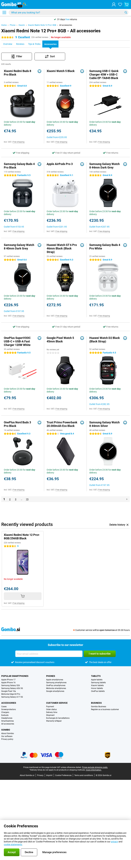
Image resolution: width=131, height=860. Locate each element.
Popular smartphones (14, 676)
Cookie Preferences (63, 775)
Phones (50, 676)
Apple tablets (96, 680)
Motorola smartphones (56, 688)
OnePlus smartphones (55, 685)
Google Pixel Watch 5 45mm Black (60, 339)
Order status (51, 709)
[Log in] (114, 4)
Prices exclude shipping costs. (95, 767)
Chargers (5, 712)
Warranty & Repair (54, 721)
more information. (94, 770)
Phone (12, 25)
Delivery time (51, 712)
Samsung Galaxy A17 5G (12, 697)
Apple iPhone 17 (8, 680)
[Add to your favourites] (39, 71)
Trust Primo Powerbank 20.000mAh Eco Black (62, 424)
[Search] (125, 12)
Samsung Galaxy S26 (10, 685)
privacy (114, 841)
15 (27, 499)
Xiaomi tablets (97, 685)
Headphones (6, 718)
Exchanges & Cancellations (57, 718)
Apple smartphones (54, 680)
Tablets (96, 676)
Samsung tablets (98, 682)
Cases (4, 706)
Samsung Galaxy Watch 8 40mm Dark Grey (19, 246)
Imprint (49, 775)
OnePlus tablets (98, 691)
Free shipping (18, 142)
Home (4, 25)
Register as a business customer (105, 709)
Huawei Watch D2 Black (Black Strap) (104, 339)
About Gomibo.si (27, 775)
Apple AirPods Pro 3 (60, 164)
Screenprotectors (8, 709)
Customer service (57, 703)
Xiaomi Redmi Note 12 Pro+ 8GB (42, 25)
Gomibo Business (98, 706)
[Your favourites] (120, 4)
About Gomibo (7, 733)
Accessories (8, 703)
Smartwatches (7, 721)
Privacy (40, 775)
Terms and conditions (83, 775)
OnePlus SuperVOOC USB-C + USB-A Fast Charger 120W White (17, 341)
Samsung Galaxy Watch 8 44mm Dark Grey (104, 165)
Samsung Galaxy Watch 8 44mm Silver (104, 424)
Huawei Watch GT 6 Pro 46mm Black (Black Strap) (62, 248)
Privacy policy (7, 739)
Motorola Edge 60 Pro (10, 694)
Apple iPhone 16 (8, 682)
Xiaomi (22, 25)
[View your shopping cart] (126, 4)
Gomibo (5, 729)
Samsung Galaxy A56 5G (12, 688)
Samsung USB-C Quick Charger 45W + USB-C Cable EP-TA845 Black (104, 74)
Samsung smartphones (56, 682)
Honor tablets (97, 688)
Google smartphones (55, 691)
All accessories (65, 25)
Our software (6, 736)
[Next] (127, 499)
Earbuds (4, 715)
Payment (50, 706)
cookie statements (13, 844)
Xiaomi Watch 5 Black (61, 71)
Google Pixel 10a (8, 691)
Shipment (50, 715)
